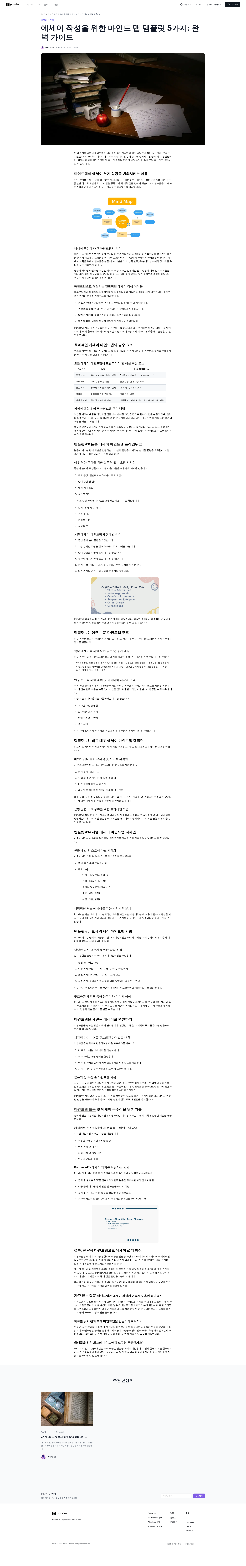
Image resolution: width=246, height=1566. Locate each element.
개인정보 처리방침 (173, 1544)
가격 (38, 4)
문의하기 (173, 1522)
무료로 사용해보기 (214, 4)
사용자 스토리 (47, 20)
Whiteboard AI (154, 1522)
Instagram (190, 1522)
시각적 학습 (113, 270)
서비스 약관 (189, 1544)
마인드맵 (81, 174)
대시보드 (29, 4)
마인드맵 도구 (85, 1109)
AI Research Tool (155, 1526)
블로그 (47, 4)
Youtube (189, 1531)
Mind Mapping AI (155, 1518)
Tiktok (188, 1526)
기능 (56, 4)
